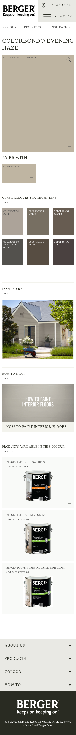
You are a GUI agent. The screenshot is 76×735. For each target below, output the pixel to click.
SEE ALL (7, 202)
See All (7, 293)
